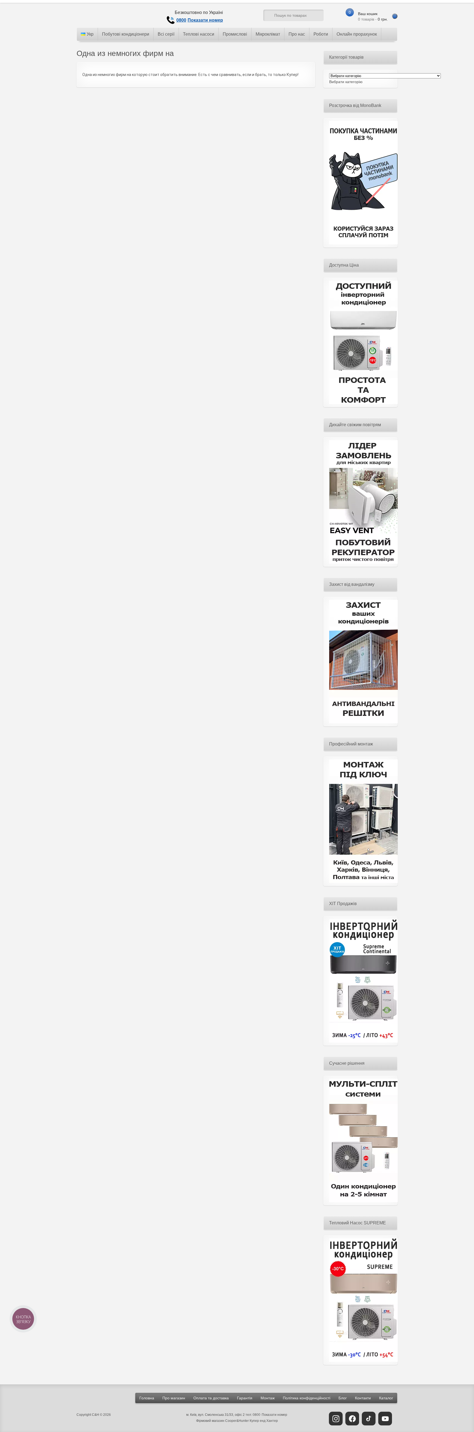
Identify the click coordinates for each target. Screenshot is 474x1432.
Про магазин (173, 1398)
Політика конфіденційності (306, 1398)
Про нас (297, 34)
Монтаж (268, 1398)
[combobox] (346, 82)
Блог (342, 1398)
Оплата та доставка (211, 1398)
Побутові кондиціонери (125, 34)
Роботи (321, 34)
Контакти (363, 1398)
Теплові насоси (198, 34)
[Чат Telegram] (238, 16)
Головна (146, 1398)
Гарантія (244, 1398)
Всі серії (166, 34)
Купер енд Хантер (264, 1421)
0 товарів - (373, 16)
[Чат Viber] (248, 16)
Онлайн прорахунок (357, 34)
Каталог (386, 1398)
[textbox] (346, 82)
